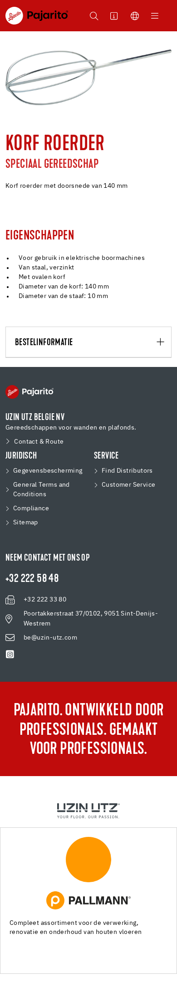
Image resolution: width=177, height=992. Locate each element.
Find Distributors (127, 471)
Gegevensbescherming (48, 471)
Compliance (31, 508)
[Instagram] (10, 654)
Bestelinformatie (44, 342)
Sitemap (25, 522)
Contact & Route (39, 442)
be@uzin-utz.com (50, 638)
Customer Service (128, 485)
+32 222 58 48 (32, 579)
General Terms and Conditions (41, 490)
